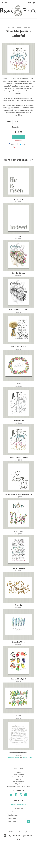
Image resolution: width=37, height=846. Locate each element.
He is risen (18, 199)
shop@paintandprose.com (18, 804)
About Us (18, 779)
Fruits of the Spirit (18, 679)
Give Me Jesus (18, 421)
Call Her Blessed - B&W (18, 310)
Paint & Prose (15, 832)
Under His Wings (18, 642)
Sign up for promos (17, 812)
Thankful (18, 605)
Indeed (18, 236)
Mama (18, 716)
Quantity (15, 127)
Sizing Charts (27, 757)
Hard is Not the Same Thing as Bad (18, 494)
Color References (13, 757)
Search (19, 772)
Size (9, 122)
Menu (6, 3)
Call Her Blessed (18, 273)
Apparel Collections (18, 774)
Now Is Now (18, 531)
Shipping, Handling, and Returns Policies (18, 786)
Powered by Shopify (25, 832)
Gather (18, 384)
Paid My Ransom (18, 568)
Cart (30, 3)
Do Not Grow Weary (18, 347)
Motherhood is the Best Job (18, 753)
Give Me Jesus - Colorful (18, 458)
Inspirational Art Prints (18, 27)
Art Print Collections (18, 777)
